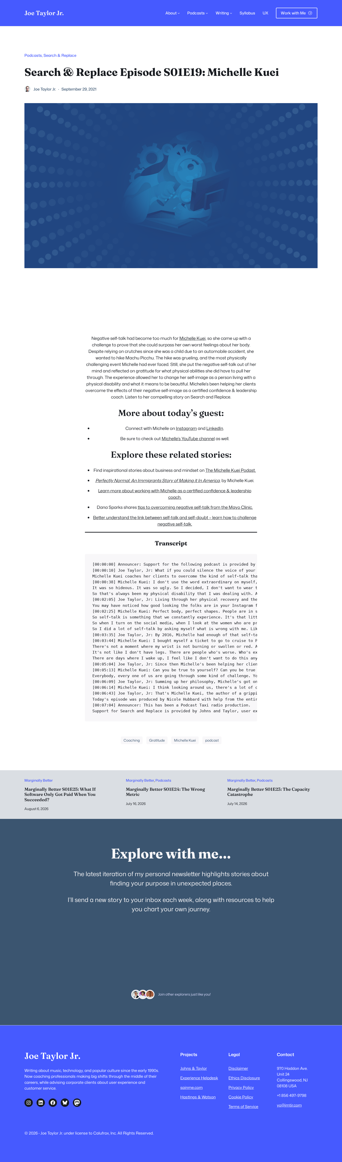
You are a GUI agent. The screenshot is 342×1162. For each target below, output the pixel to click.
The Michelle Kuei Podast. (230, 470)
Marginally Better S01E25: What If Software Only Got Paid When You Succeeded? (60, 794)
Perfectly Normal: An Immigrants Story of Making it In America (157, 480)
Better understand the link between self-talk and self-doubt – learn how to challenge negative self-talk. (174, 520)
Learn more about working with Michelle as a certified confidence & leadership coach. (174, 494)
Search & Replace (60, 55)
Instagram (186, 428)
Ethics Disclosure (244, 1078)
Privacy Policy (241, 1087)
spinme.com (191, 1087)
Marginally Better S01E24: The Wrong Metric (165, 792)
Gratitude (157, 740)
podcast (212, 740)
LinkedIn (214, 428)
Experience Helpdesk (199, 1078)
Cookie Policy (240, 1097)
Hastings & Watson (198, 1097)
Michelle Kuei (192, 338)
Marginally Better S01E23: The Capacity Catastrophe (268, 792)
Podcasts (33, 55)
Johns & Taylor (193, 1068)
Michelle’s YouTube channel (188, 439)
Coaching (132, 740)
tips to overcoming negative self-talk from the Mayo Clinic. (195, 507)
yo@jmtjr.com (289, 1105)
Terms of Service (243, 1106)
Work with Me (293, 13)
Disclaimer (238, 1068)
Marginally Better (38, 780)
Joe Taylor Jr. (44, 13)
